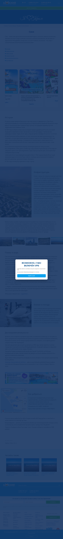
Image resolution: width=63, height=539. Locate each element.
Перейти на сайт (31, 275)
